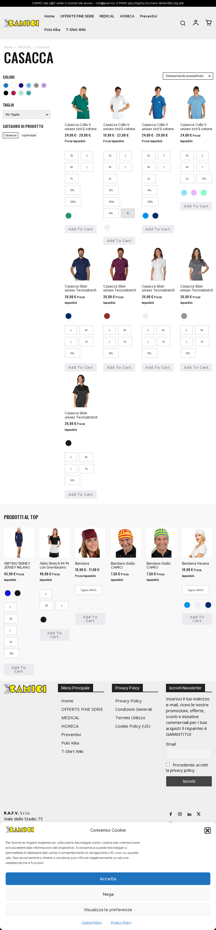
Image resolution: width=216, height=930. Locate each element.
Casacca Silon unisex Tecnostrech (80, 288)
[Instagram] (179, 814)
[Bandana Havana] (197, 543)
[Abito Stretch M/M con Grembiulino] (55, 543)
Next (102, 604)
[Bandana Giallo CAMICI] (126, 543)
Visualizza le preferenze (108, 909)
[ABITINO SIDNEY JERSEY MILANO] (19, 543)
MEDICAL (25, 47)
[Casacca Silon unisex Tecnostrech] (81, 264)
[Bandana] (90, 543)
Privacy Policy (121, 922)
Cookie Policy (92, 922)
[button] (207, 830)
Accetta (108, 878)
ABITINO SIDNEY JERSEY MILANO (17, 565)
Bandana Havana (195, 563)
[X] (198, 814)
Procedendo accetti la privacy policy (187, 767)
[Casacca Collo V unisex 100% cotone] (81, 102)
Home (8, 47)
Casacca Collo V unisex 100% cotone (81, 127)
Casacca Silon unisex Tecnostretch (119, 288)
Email (171, 744)
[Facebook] (170, 814)
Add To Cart (80, 229)
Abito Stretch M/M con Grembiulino (54, 565)
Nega (108, 894)
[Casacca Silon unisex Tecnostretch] (119, 264)
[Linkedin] (189, 814)
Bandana (82, 563)
